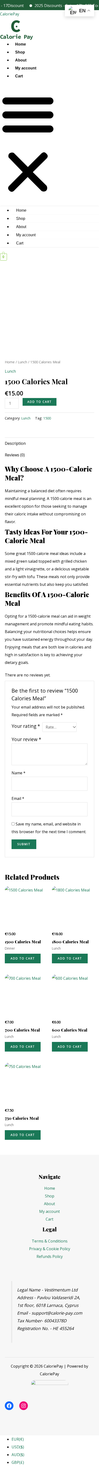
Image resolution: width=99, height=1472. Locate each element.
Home (20, 44)
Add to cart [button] (23, 958)
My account (25, 68)
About (20, 60)
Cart (19, 76)
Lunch (22, 361)
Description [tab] (15, 443)
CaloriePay (9, 14)
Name (18, 773)
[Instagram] (23, 1405)
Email (18, 798)
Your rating (26, 726)
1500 (47, 418)
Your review (26, 739)
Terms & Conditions (50, 1241)
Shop (20, 52)
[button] (28, 144)
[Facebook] (9, 1405)
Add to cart (39, 402)
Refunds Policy (50, 1256)
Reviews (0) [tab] (15, 455)
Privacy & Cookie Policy (49, 1248)
